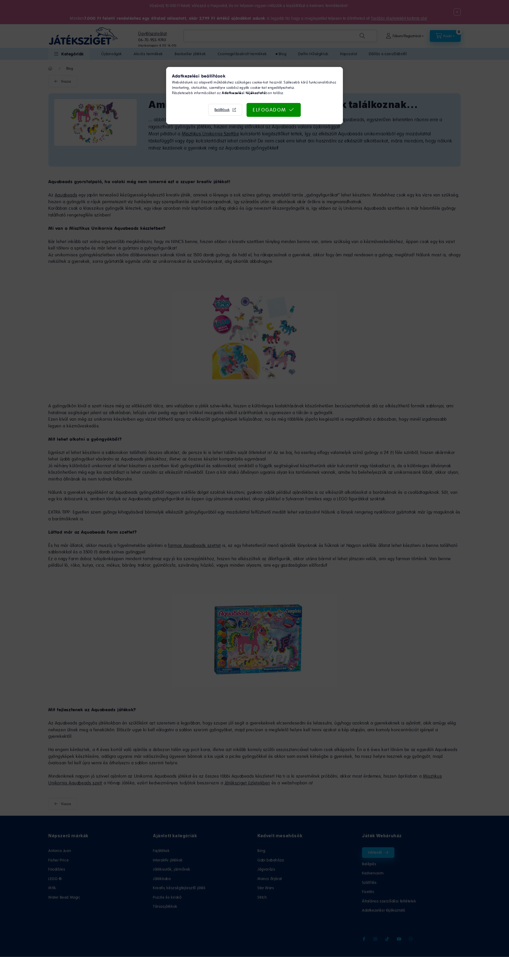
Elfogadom (269, 110)
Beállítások (221, 110)
